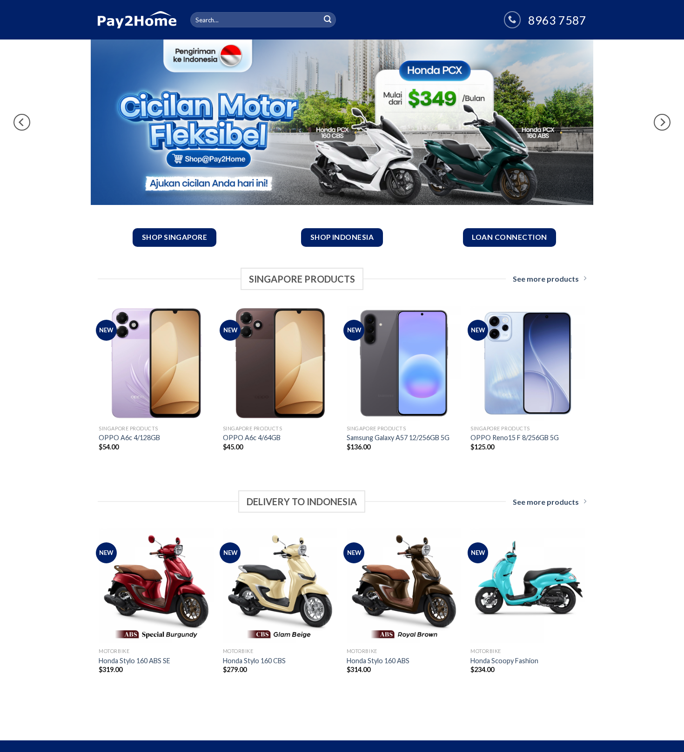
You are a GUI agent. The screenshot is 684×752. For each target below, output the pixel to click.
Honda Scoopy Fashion (504, 661)
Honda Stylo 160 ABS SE (134, 661)
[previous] (21, 122)
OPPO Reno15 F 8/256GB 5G (514, 438)
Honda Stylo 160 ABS (378, 661)
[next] (662, 122)
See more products (546, 278)
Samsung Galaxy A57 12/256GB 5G (398, 438)
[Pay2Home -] (137, 19)
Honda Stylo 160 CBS (254, 661)
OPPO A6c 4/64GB (252, 438)
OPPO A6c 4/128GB (129, 438)
